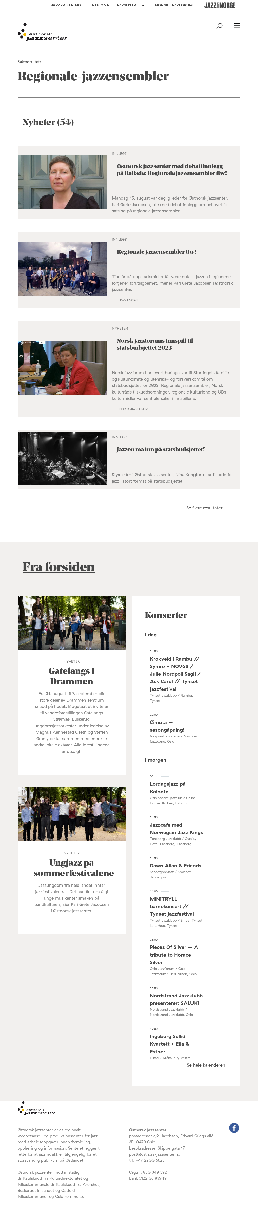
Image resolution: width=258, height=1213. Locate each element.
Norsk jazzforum (174, 5)
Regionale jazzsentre (115, 5)
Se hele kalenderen (206, 1065)
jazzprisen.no (66, 5)
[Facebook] (234, 1131)
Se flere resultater (204, 508)
